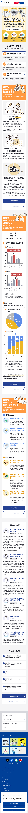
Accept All (14, 810)
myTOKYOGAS (4, 788)
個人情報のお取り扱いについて (8, 770)
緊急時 (17, 2)
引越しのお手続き (5, 779)
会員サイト (21, 2)
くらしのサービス (5, 783)
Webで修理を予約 (14, 200)
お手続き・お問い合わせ (6, 785)
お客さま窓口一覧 (5, 790)
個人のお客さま (4, 3)
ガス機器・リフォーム (6, 781)
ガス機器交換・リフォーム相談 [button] (10, 723)
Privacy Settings (14, 803)
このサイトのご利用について (7, 769)
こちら (21, 189)
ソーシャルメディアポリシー (7, 772)
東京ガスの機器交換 (14, 206)
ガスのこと (4, 775)
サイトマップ (4, 767)
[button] (26, 2)
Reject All (14, 806)
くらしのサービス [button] (7, 719)
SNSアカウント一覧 (13, 763)
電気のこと (4, 777)
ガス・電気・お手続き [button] (8, 715)
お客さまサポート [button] (7, 728)
